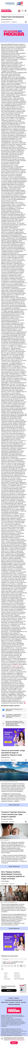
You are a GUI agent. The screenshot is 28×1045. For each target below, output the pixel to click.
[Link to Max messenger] (2, 966)
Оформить (8, 990)
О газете (11, 998)
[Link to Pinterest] (2, 969)
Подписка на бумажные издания (13, 1000)
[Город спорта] (19, 11)
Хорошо (14, 1042)
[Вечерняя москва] (14, 1010)
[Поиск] (22, 10)
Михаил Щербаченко (6, 19)
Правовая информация (14, 1004)
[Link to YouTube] (15, 966)
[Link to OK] (8, 966)
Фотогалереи (7, 978)
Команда (17, 1002)
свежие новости (16, 666)
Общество (14, 22)
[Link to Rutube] (24, 966)
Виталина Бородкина (7, 819)
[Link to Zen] (12, 966)
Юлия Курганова (5, 757)
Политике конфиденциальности (16, 1039)
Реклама (16, 998)
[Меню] (25, 10)
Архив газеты (4, 1002)
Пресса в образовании (19, 978)
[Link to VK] (5, 966)
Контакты (23, 1002)
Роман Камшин (5, 881)
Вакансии (11, 1002)
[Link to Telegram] (18, 966)
